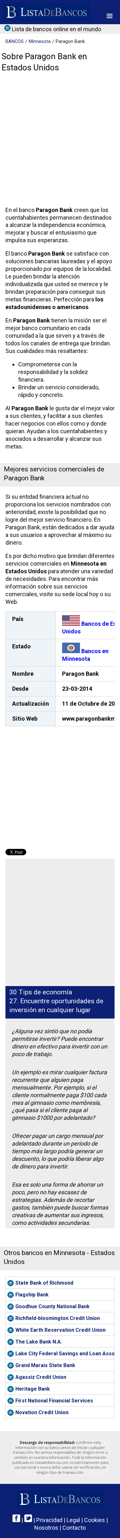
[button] (110, 16)
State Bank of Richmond (44, 1283)
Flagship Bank (32, 1295)
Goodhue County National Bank (52, 1306)
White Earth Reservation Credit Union (60, 1330)
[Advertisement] (60, 141)
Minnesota (40, 41)
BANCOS (14, 41)
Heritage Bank (32, 1389)
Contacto (74, 1527)
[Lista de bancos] (46, 12)
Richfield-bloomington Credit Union (57, 1318)
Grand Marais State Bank (45, 1365)
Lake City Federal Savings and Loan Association (64, 1354)
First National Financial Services (54, 1401)
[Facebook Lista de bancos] (16, 1520)
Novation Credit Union (41, 1412)
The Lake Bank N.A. (38, 1342)
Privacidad (49, 1520)
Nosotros (46, 1527)
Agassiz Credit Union (40, 1377)
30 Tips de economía (40, 992)
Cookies (94, 1520)
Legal (73, 1520)
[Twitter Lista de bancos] (28, 1520)
